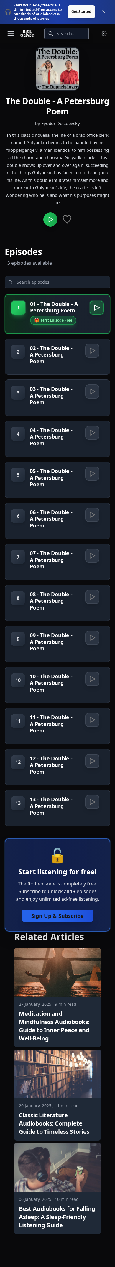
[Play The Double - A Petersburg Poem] (50, 219)
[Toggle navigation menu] (11, 33)
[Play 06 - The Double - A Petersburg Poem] (92, 515)
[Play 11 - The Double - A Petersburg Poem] (92, 720)
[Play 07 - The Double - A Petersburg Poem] (92, 556)
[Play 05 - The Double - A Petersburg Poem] (92, 474)
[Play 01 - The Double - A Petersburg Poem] (97, 308)
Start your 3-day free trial (36, 5)
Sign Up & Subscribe (57, 915)
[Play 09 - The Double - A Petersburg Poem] (92, 638)
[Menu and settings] (104, 33)
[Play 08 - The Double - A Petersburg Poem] (92, 597)
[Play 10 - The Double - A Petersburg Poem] (92, 679)
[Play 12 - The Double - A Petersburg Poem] (92, 761)
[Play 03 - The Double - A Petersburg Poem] (92, 391)
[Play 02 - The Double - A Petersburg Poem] (92, 351)
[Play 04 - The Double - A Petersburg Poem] (92, 433)
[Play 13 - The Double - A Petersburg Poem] (92, 802)
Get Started (81, 11)
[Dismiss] (103, 11)
